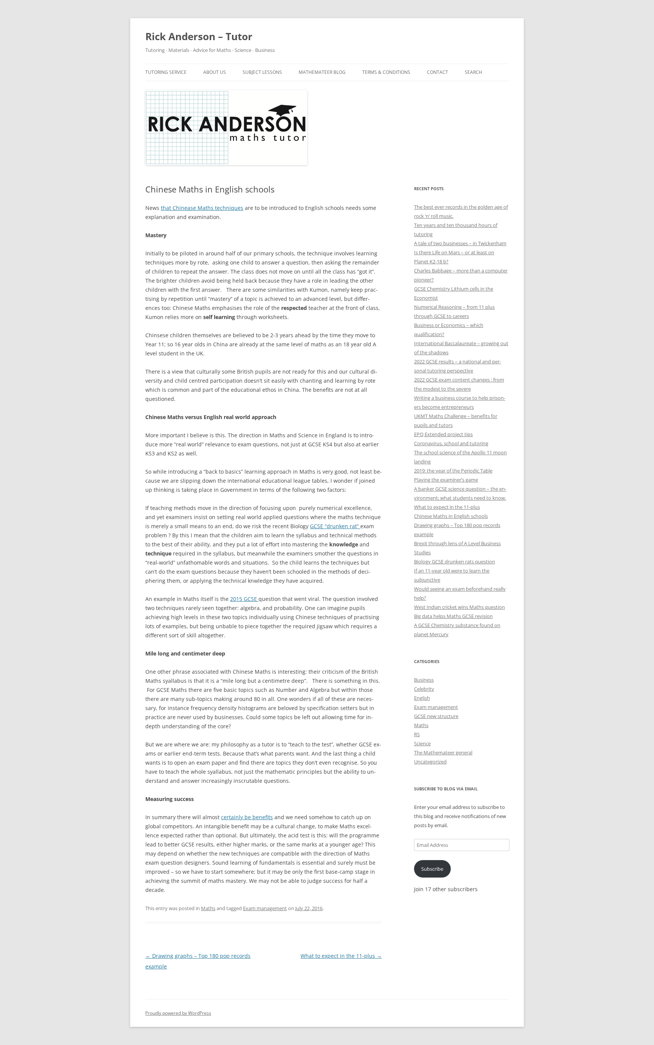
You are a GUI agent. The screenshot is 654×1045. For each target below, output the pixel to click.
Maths (208, 908)
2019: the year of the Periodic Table (453, 470)
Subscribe (432, 868)
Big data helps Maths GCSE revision (453, 616)
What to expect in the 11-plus (341, 955)
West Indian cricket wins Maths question (459, 607)
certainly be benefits (247, 817)
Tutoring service (166, 72)
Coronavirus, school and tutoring (451, 443)
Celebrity (424, 688)
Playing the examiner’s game (446, 479)
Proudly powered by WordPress (178, 1013)
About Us (214, 72)
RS (417, 734)
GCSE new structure (436, 716)
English (422, 698)
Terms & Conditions (386, 72)
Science (422, 743)
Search (473, 72)
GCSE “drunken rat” (335, 526)
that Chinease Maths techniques (202, 207)
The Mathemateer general (443, 752)
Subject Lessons (262, 72)
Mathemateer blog (322, 72)
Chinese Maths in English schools (451, 516)
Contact (437, 72)
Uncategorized (430, 761)
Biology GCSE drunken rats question (454, 561)
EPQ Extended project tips (443, 434)
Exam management (265, 908)
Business (424, 679)
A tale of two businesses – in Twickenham (460, 243)
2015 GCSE (244, 598)
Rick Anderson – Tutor (198, 36)
